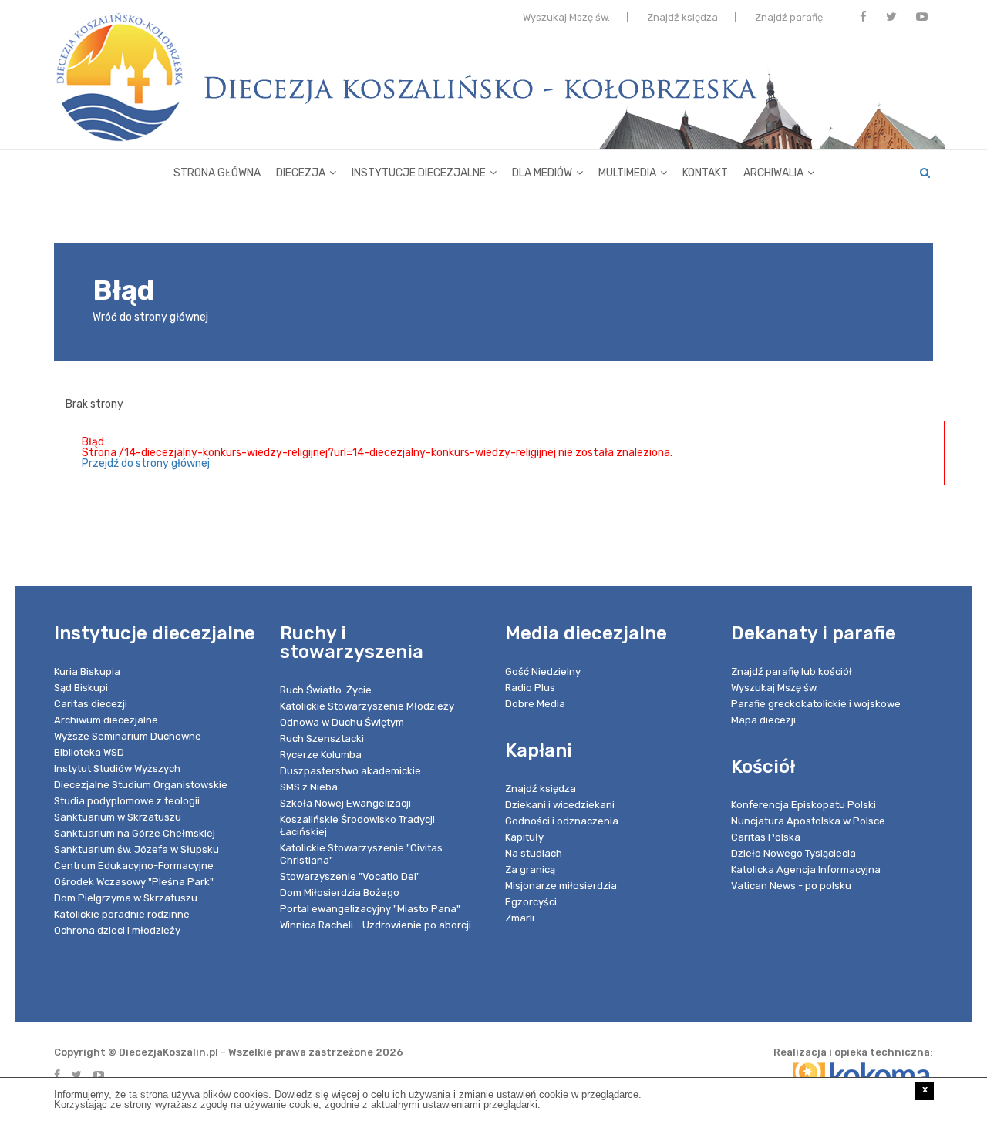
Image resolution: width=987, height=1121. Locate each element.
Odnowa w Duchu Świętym (342, 722)
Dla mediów (542, 173)
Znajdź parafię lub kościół (791, 671)
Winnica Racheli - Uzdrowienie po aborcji (375, 925)
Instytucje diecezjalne (419, 173)
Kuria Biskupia (87, 671)
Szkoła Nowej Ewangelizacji (345, 803)
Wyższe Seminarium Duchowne (127, 736)
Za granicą (530, 869)
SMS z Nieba (309, 787)
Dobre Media (535, 704)
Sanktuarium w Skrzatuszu (117, 817)
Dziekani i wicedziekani (560, 805)
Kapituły (524, 837)
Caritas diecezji (90, 704)
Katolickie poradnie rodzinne (122, 914)
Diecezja (300, 173)
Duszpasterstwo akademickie (350, 771)
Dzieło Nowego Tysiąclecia (793, 853)
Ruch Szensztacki (322, 738)
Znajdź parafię (789, 17)
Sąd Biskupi (81, 687)
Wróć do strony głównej (150, 317)
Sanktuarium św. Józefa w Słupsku (136, 849)
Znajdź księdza (682, 17)
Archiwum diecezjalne (106, 720)
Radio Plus (530, 687)
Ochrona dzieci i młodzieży (117, 930)
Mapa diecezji (763, 720)
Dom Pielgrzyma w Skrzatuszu (125, 898)
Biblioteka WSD (89, 752)
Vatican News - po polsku (791, 885)
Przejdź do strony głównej (146, 463)
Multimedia (627, 173)
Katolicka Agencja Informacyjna (806, 869)
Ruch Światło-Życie (326, 690)
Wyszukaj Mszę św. (566, 17)
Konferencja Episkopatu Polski (803, 805)
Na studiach (533, 853)
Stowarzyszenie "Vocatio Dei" (350, 876)
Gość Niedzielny (543, 671)
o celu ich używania (406, 1094)
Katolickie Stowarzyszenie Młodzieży (367, 706)
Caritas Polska (765, 837)
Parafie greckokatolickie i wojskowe (816, 704)
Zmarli (519, 918)
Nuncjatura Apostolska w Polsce (808, 821)
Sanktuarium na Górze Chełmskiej (134, 833)
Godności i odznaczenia (561, 821)
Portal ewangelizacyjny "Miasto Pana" (370, 909)
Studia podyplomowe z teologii (127, 801)
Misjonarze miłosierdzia (561, 885)
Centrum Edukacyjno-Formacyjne (134, 865)
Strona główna (217, 173)
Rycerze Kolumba (321, 754)
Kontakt (705, 173)
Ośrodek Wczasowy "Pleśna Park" (134, 882)
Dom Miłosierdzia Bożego (339, 892)
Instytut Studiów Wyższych (117, 768)
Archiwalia (773, 173)
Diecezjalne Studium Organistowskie (140, 784)
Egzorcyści (531, 902)
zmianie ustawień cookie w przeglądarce (548, 1094)
